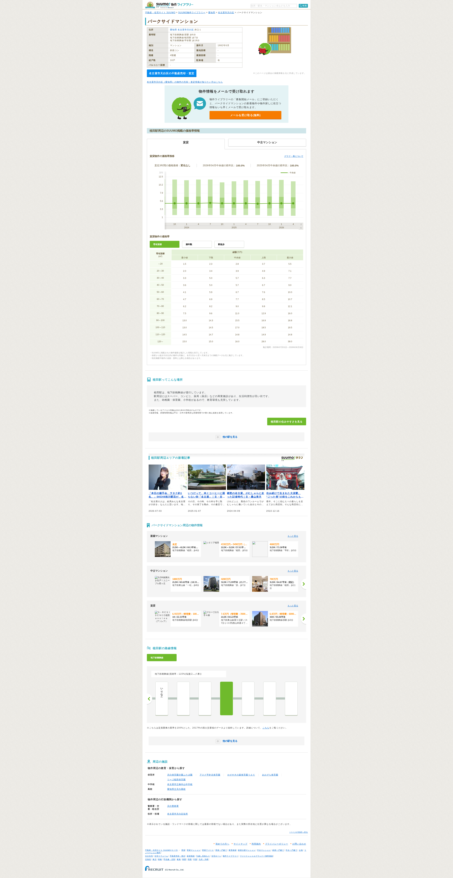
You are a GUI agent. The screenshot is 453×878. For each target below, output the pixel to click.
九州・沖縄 (203, 859)
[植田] (226, 698)
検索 (304, 5)
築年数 (189, 244)
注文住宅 (149, 856)
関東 (160, 859)
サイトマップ (240, 844)
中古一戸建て (291, 850)
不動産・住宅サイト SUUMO (160, 12)
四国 (190, 859)
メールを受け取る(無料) (245, 115)
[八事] (183, 698)
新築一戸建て (278, 850)
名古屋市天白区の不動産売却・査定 (171, 73)
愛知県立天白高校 (176, 789)
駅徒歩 (221, 244)
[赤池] (291, 698)
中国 (195, 859)
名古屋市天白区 (226, 12)
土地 (301, 850)
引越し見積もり (203, 856)
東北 (154, 859)
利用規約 (256, 844)
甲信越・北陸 (169, 859)
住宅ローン (216, 856)
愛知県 (211, 12)
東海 (179, 859)
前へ (149, 698)
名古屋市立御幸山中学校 (180, 784)
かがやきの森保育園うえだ (241, 775)
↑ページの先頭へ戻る (298, 832)
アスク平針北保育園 (210, 775)
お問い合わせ (299, 844)
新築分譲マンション (247, 850)
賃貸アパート (208, 850)
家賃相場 (232, 850)
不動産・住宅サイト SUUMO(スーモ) (161, 850)
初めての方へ (222, 844)
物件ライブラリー (230, 856)
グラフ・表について (293, 156)
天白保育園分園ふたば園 (180, 775)
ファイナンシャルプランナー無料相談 (256, 856)
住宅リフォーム (161, 856)
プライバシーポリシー (276, 844)
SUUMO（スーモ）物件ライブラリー (169, 5)
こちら (265, 728)
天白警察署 (173, 806)
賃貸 (183, 850)
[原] (248, 698)
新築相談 (191, 856)
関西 (184, 859)
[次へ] (303, 584)
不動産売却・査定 (177, 856)
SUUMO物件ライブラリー (191, 12)
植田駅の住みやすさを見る (287, 421)
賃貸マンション (193, 850)
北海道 (148, 859)
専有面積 (157, 244)
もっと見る (293, 536)
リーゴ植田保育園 (176, 779)
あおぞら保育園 (270, 775)
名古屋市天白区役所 (177, 814)
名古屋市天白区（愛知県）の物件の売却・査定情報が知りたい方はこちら (185, 82)
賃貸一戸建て (221, 850)
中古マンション (264, 850)
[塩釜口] (205, 698)
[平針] (269, 698)
